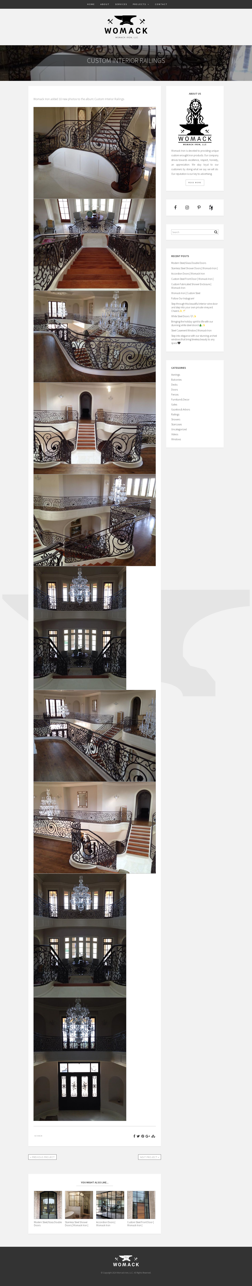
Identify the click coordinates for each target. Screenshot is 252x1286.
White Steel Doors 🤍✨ (183, 316)
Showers (175, 419)
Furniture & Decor (180, 399)
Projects (139, 4)
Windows (176, 439)
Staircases (176, 424)
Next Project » (149, 1157)
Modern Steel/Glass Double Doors (188, 263)
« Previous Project (42, 1157)
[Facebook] (175, 208)
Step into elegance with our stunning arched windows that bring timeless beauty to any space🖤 (194, 339)
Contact (161, 4)
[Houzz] (211, 208)
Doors (174, 389)
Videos (174, 434)
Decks (174, 384)
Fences (174, 394)
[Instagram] (187, 208)
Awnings (175, 374)
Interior (38, 1136)
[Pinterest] (199, 208)
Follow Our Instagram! (182, 298)
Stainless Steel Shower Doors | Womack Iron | (194, 268)
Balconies (176, 379)
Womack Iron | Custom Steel (185, 293)
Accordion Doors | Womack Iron (188, 273)
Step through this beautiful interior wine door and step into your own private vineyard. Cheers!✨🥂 (194, 307)
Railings (175, 414)
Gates (174, 404)
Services (121, 4)
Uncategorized (179, 429)
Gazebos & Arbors (180, 409)
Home (91, 4)
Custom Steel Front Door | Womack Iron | (192, 279)
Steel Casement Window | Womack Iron (191, 330)
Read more (194, 182)
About (105, 4)
